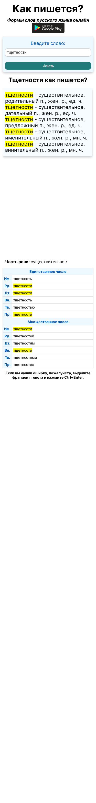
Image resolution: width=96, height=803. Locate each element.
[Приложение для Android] (48, 31)
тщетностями (25, 357)
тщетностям (24, 343)
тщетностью (24, 307)
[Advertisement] (48, 208)
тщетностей (23, 336)
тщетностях (23, 364)
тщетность (22, 278)
